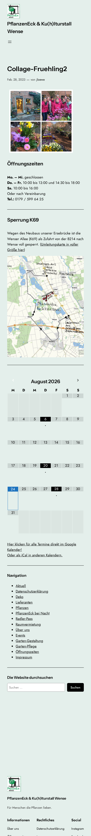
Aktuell (21, 585)
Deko (19, 596)
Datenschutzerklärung (32, 591)
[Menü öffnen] (9, 41)
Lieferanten (24, 602)
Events (20, 635)
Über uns (23, 629)
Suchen (75, 687)
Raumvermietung (28, 624)
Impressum (24, 657)
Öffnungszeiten (27, 651)
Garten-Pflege (26, 646)
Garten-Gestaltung (29, 640)
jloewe (40, 79)
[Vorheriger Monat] (13, 380)
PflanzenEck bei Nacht (33, 613)
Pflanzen (22, 607)
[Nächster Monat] (78, 380)
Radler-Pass (24, 618)
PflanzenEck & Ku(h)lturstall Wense (36, 798)
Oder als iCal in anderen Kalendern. (34, 555)
